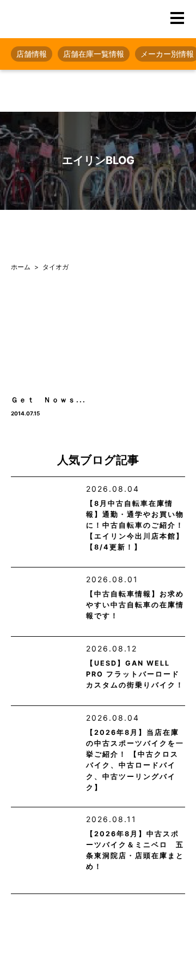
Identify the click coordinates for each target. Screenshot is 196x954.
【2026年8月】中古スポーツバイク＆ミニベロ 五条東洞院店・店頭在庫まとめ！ (135, 850)
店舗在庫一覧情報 (93, 53)
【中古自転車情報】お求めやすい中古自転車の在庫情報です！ (135, 605)
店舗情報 (31, 53)
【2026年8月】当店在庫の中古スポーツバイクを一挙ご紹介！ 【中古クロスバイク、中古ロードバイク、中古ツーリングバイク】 (135, 760)
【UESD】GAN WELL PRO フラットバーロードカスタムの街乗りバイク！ (135, 674)
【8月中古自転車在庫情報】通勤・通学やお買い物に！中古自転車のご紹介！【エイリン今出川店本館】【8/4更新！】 (135, 525)
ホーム (20, 267)
